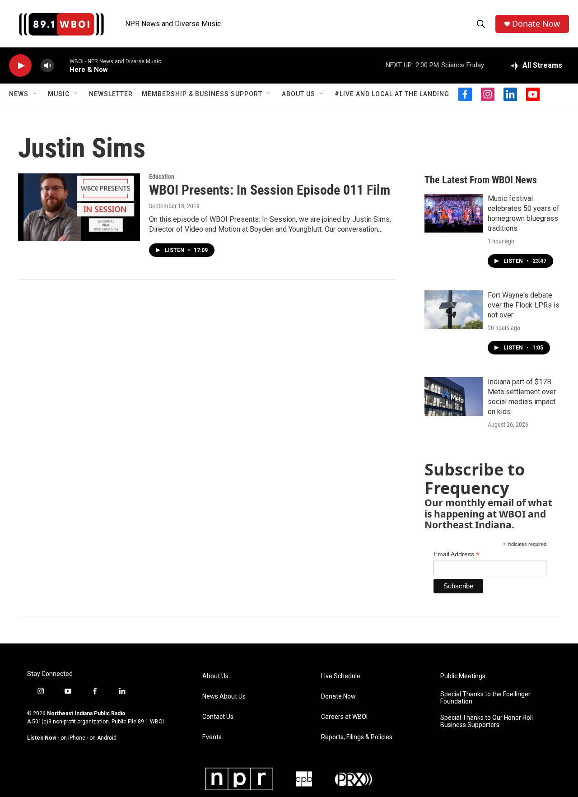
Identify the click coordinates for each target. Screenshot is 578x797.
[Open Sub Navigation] (35, 94)
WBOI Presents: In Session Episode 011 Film (269, 190)
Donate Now (536, 23)
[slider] (62, 65)
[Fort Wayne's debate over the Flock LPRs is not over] (453, 309)
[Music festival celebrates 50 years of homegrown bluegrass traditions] (453, 213)
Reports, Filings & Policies (356, 737)
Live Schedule (340, 676)
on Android (103, 738)
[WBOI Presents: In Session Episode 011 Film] (79, 207)
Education (161, 176)
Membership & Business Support (202, 94)
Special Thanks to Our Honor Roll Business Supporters (486, 721)
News (18, 94)
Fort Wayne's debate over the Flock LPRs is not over (523, 305)
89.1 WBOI (151, 721)
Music (59, 94)
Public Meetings (462, 676)
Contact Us (217, 716)
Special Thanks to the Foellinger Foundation (485, 698)
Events (212, 737)
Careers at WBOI (344, 716)
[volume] (47, 66)
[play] (20, 66)
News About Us (224, 696)
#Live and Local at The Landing (392, 94)
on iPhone (73, 738)
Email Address (457, 554)
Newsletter (111, 94)
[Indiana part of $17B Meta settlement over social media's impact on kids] (453, 396)
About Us (298, 94)
